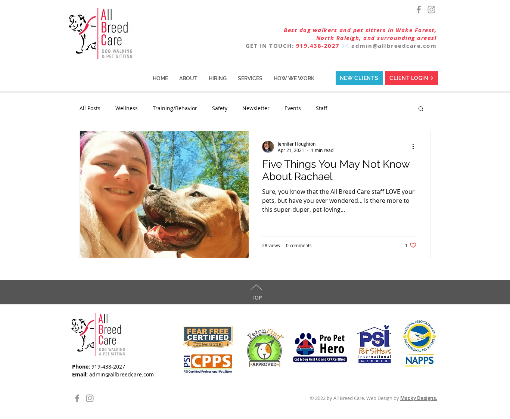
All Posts (90, 108)
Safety (219, 108)
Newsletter (256, 108)
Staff (321, 108)
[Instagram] (431, 9)
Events (292, 108)
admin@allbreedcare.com (393, 46)
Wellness (126, 108)
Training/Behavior (175, 108)
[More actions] (415, 146)
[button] (188, 78)
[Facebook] (419, 9)
